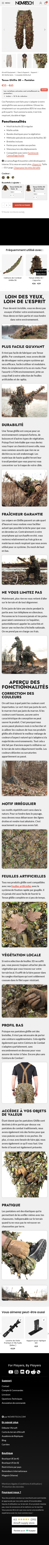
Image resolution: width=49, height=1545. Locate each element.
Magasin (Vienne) (10, 1475)
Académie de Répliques (12, 1436)
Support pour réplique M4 (36, 1341)
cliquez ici (36, 164)
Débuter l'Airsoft (9, 1427)
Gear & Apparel (23, 72)
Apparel (34, 72)
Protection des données (13, 1486)
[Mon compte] (40, 3)
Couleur (5, 173)
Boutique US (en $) (10, 1462)
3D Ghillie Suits (7, 75)
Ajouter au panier (22, 205)
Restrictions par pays (11, 1467)
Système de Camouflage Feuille (22, 154)
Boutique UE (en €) (10, 1458)
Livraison (6, 1394)
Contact (5, 1386)
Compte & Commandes (12, 1390)
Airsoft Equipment (8, 72)
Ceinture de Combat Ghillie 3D (13, 279)
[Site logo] (24, 2)
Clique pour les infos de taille (27, 167)
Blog (4, 1440)
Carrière (6, 1444)
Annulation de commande (13, 1403)
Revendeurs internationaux (14, 1471)
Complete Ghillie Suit (23, 75)
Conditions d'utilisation (30, 1483)
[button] (21, 1320)
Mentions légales (10, 1483)
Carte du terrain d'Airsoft (13, 1432)
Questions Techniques (12, 1398)
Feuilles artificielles (21, 886)
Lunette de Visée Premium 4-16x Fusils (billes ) (13, 1342)
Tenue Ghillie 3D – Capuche (36, 279)
